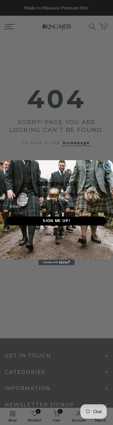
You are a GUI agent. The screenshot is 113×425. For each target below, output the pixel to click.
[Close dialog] (107, 165)
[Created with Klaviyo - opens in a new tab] (56, 262)
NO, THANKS (56, 234)
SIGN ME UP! (56, 221)
